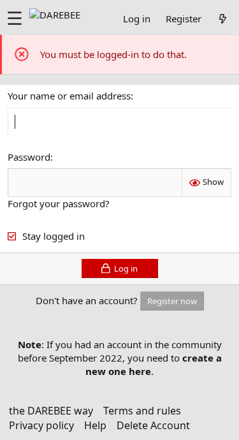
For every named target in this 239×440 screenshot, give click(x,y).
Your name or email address (69, 95)
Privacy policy (41, 425)
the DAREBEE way (51, 411)
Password (29, 156)
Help (95, 425)
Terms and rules (142, 411)
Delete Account (153, 425)
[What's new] (222, 18)
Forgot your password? (59, 203)
